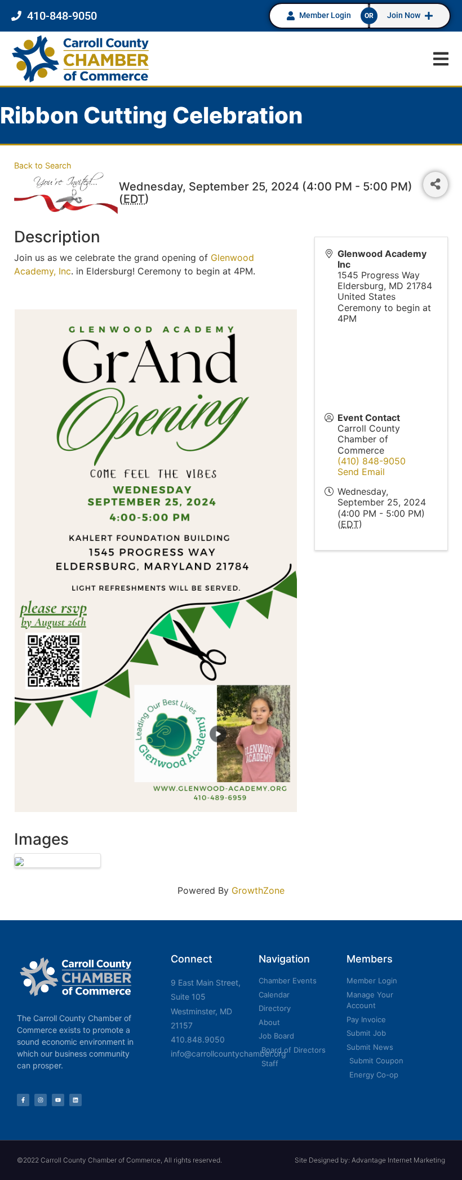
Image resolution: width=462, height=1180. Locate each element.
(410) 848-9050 (371, 461)
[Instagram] (40, 1100)
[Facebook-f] (23, 1100)
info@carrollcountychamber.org (228, 1053)
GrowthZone (258, 890)
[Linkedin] (75, 1100)
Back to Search (43, 165)
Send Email (361, 471)
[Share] (435, 184)
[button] (441, 59)
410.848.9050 (198, 1039)
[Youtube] (58, 1100)
